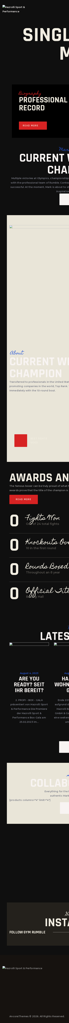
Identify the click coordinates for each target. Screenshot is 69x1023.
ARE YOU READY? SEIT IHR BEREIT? (29, 684)
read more (31, 125)
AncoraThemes (19, 1016)
